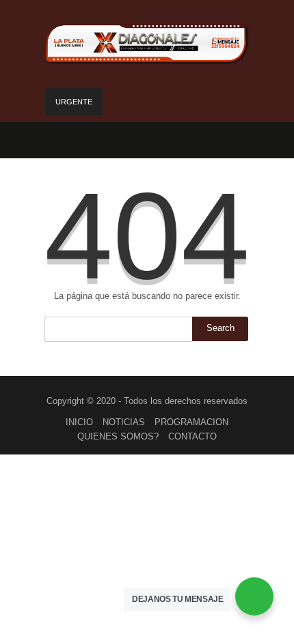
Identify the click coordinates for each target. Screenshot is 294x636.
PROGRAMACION (191, 422)
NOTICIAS (124, 422)
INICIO (79, 422)
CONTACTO (192, 436)
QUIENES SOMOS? (118, 436)
